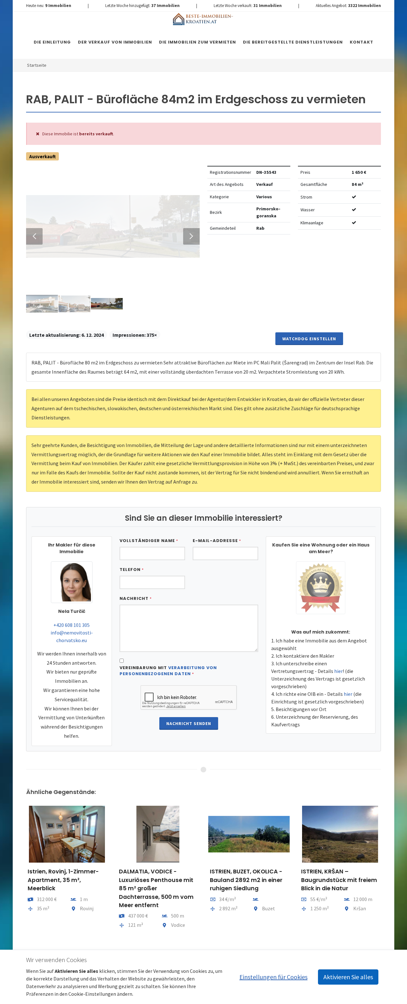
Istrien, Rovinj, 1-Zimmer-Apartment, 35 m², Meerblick (63, 880)
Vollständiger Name (149, 541)
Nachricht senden (188, 723)
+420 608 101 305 (71, 625)
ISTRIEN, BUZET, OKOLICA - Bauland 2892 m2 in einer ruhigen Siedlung (246, 880)
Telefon (132, 569)
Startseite (36, 65)
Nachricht (136, 598)
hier (338, 671)
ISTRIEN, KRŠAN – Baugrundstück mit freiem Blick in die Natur (339, 880)
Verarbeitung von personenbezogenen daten (168, 671)
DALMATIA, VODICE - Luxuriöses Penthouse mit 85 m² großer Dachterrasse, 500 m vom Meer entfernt (156, 888)
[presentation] (20, 874)
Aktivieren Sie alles (348, 977)
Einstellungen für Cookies (273, 977)
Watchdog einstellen (309, 339)
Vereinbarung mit (168, 671)
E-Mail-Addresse (217, 541)
